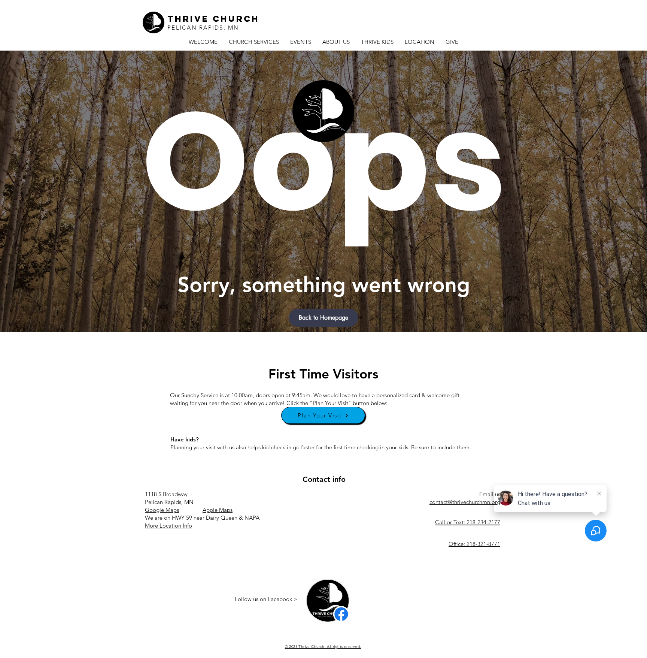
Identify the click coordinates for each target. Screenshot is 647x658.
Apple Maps (218, 509)
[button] (323, 318)
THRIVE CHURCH (213, 18)
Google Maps (162, 509)
